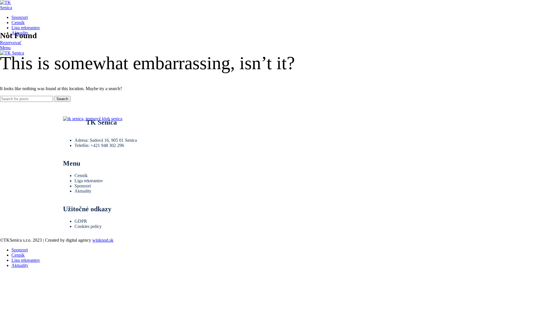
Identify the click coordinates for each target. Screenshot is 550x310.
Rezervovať (10, 42)
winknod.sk (102, 240)
